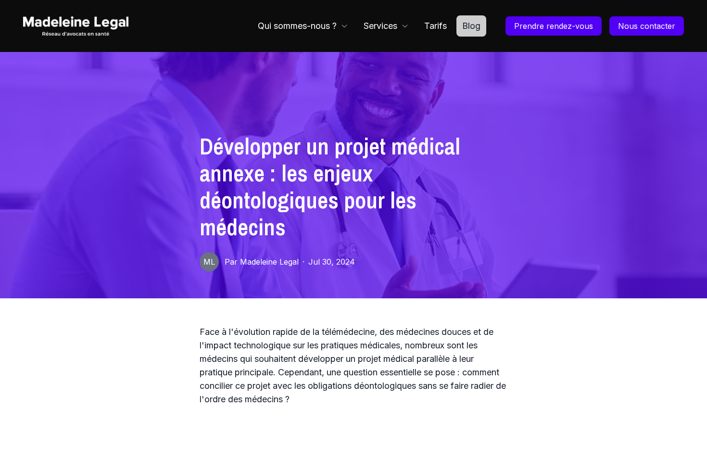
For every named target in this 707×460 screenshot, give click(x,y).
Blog (471, 26)
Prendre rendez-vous (553, 26)
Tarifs (435, 26)
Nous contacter (646, 26)
